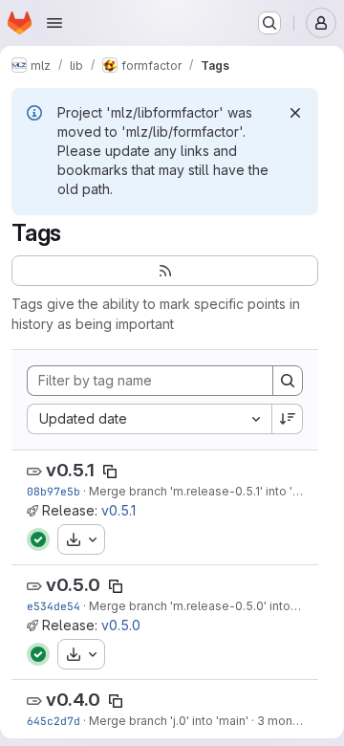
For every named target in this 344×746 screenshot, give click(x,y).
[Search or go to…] (269, 22)
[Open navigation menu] (54, 23)
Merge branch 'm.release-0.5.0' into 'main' (207, 606)
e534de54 (53, 606)
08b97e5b (53, 491)
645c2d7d (53, 720)
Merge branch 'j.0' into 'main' (168, 720)
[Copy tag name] (109, 471)
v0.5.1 (70, 470)
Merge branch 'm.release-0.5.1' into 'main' (205, 491)
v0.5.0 (73, 585)
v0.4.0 (73, 700)
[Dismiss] (295, 112)
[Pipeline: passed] (38, 539)
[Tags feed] (164, 270)
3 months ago (295, 720)
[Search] (287, 380)
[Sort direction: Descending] (287, 419)
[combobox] (149, 419)
